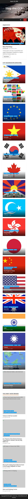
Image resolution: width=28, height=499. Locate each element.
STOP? (25, 19)
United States (14, 284)
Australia (14, 303)
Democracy (16, 286)
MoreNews (21, 496)
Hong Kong (16, 173)
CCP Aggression (7, 410)
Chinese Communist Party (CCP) (13, 43)
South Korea (14, 151)
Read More (6, 56)
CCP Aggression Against (8, 77)
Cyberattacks (6, 435)
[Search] (20, 20)
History (22, 43)
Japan (14, 246)
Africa (14, 93)
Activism (5, 484)
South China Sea (14, 361)
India (14, 322)
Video (19, 345)
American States (14, 380)
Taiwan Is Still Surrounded (14, 405)
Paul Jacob (6, 48)
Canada (14, 170)
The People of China (14, 265)
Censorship (6, 459)
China (5, 43)
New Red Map (14, 36)
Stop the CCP (14, 8)
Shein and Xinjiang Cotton (14, 479)
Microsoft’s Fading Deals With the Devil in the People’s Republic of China (14, 454)
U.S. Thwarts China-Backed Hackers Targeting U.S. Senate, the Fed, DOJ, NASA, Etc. (14, 428)
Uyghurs (14, 208)
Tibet (14, 189)
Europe (14, 112)
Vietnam (14, 132)
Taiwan (14, 342)
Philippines (14, 74)
